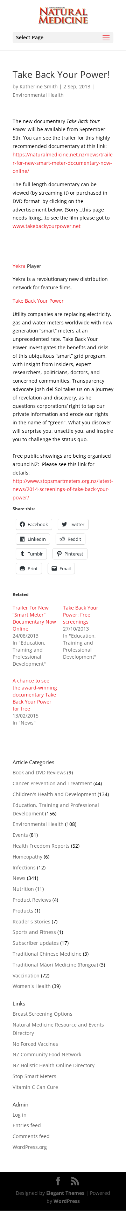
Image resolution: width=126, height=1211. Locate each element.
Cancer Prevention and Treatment (52, 783)
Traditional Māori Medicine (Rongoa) (55, 964)
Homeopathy (27, 856)
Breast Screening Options (42, 1013)
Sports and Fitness (34, 932)
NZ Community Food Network (47, 1054)
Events (20, 835)
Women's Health (32, 986)
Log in (20, 1114)
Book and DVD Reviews (39, 772)
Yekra (19, 266)
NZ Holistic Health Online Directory (53, 1065)
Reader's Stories (31, 921)
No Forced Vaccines (35, 1044)
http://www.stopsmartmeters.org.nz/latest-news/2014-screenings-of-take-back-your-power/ (63, 489)
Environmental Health (38, 95)
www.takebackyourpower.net (46, 226)
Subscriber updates (36, 943)
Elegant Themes (65, 1193)
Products (23, 910)
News (19, 878)
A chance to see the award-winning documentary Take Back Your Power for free (35, 694)
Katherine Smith (39, 86)
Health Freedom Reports (41, 845)
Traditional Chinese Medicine (47, 953)
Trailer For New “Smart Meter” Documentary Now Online (34, 618)
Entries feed (27, 1125)
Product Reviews (32, 899)
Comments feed (31, 1136)
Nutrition (23, 889)
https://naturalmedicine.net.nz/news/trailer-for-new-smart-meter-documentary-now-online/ (63, 163)
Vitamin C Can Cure (35, 1087)
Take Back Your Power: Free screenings (80, 614)
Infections (24, 867)
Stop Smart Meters (34, 1076)
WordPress (67, 1201)
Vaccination (26, 975)
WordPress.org (30, 1147)
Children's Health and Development (54, 794)
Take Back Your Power (38, 300)
